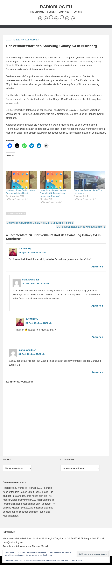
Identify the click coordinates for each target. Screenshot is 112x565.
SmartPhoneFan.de (16, 213)
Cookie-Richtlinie (75, 560)
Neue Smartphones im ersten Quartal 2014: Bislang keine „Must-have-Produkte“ (53, 193)
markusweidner (30, 40)
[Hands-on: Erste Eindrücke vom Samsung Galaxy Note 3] (21, 180)
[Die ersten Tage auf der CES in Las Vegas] (89, 180)
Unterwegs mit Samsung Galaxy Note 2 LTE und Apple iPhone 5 (40, 223)
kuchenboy (25, 248)
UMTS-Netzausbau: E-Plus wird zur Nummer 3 (81, 227)
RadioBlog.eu (56, 7)
